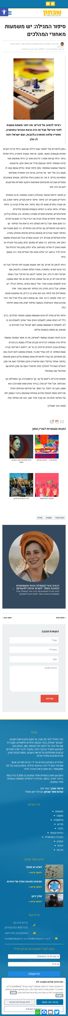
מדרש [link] (60, 824)
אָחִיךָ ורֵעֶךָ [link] (36, 896)
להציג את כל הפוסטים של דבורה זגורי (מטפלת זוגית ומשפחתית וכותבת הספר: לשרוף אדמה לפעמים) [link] (37, 592)
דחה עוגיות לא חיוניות (19, 1002)
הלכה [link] (60, 828)
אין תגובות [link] (26, 49)
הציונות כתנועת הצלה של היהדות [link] (24, 881)
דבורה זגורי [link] (59, 517)
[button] (9, 13)
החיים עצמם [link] (56, 832)
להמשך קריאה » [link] (35, 872)
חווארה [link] (49, 517)
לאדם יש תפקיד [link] (34, 867)
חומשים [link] (59, 811)
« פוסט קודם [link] (61, 617)
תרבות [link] (60, 849)
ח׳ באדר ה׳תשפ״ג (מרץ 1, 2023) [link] (51, 49)
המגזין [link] (60, 841)
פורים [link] (40, 517)
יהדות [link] (60, 845)
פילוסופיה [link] (58, 819)
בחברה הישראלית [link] (54, 837)
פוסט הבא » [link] (6, 617)
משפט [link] (60, 815)
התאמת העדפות (34, 1009)
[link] (4, 12)
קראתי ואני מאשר (50, 1002)
